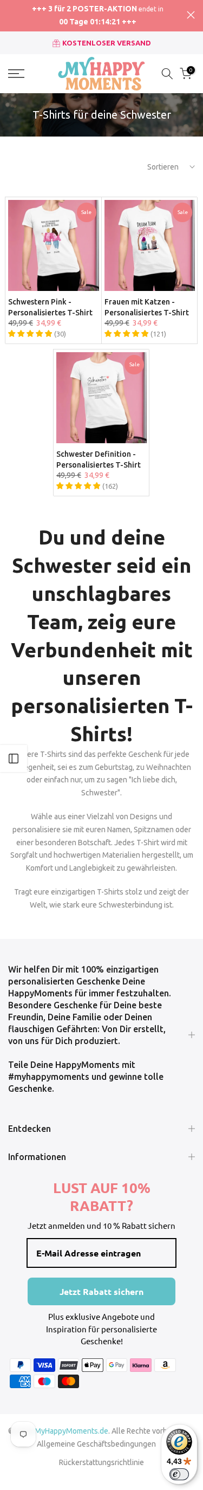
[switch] (179, 1474)
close (191, 15)
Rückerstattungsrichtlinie (101, 1462)
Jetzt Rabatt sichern (101, 1291)
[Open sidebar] (13, 758)
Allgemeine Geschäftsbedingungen (96, 1444)
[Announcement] (97, 16)
